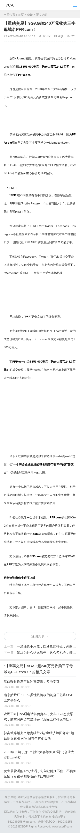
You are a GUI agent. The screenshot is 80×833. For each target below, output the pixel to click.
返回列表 (38, 636)
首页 (21, 14)
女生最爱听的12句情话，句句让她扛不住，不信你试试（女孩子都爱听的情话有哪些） (40, 773)
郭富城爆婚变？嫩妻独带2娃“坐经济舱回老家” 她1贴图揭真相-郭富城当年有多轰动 (40, 735)
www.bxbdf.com (62, 826)
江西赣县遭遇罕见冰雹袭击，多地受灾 (31, 681)
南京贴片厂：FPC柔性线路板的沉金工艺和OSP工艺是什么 (38, 697)
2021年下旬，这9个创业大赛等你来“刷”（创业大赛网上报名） (39, 754)
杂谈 (30, 14)
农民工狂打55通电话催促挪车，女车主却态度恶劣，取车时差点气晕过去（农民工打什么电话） (38, 716)
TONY (46, 36)
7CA (10, 5)
